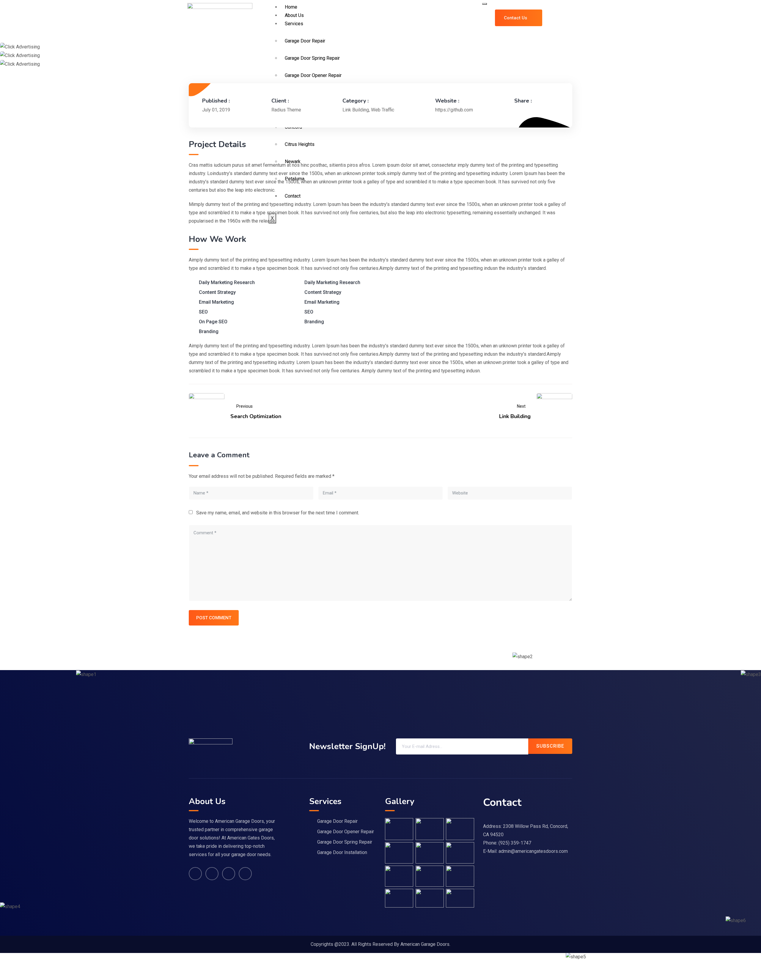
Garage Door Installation (342, 852)
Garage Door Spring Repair (344, 842)
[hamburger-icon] (484, 4)
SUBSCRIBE (550, 746)
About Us (294, 15)
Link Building (355, 110)
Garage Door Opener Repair (345, 831)
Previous (244, 406)
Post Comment (213, 617)
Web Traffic (382, 110)
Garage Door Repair (337, 821)
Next (521, 406)
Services (294, 23)
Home (291, 7)
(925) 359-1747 (515, 843)
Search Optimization (255, 416)
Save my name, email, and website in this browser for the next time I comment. (277, 513)
